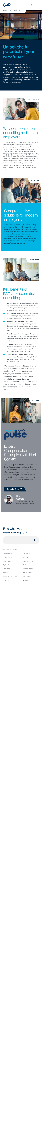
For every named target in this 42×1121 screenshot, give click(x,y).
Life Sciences (27, 557)
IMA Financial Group (7, 5)
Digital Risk (7, 565)
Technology (26, 580)
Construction (7, 557)
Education (6, 569)
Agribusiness (7, 553)
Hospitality (26, 553)
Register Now (13, 489)
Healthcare (6, 580)
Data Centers (7, 561)
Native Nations (28, 569)
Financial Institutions (10, 576)
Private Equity (27, 573)
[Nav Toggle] (38, 5)
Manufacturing (28, 561)
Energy (5, 573)
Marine (25, 565)
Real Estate (26, 576)
